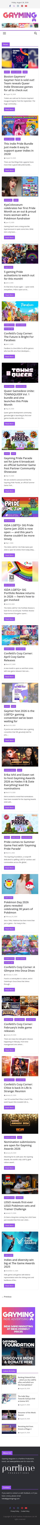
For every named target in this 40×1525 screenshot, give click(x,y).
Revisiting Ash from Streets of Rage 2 (25, 1427)
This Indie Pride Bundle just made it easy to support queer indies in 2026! (19, 149)
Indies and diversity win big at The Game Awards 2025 (19, 1263)
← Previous (6, 1297)
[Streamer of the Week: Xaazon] (9, 1416)
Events (7, 72)
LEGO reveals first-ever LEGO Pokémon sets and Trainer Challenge (19, 1205)
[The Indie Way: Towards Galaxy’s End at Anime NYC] (9, 1401)
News (25, 72)
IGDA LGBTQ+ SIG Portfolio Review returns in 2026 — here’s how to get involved (19, 595)
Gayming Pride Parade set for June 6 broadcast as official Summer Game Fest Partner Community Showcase (20, 465)
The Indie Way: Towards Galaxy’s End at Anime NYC (26, 1398)
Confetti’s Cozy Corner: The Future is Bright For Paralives (19, 337)
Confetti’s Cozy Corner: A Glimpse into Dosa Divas (19, 968)
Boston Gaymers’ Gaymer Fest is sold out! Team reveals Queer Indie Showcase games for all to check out (19, 83)
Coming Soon (9, 325)
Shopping (20, 1197)
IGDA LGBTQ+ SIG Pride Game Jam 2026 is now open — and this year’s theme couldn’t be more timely (19, 532)
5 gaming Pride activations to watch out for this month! (19, 275)
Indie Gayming (16, 72)
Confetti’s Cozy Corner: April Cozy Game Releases (18, 656)
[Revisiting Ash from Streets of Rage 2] (9, 1430)
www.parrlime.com (16, 1461)
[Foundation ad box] (18, 1339)
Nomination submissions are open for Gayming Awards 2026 (20, 1145)
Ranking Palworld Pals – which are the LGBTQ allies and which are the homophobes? (27, 1381)
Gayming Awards (10, 770)
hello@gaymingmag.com (11, 1499)
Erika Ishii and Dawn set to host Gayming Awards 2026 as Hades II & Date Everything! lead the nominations (19, 781)
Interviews (8, 200)
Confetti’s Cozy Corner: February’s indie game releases (18, 1027)
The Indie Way (9, 329)
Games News (8, 267)
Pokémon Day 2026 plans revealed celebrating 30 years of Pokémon (18, 907)
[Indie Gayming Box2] (17, 1308)
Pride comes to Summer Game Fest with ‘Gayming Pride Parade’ (20, 845)
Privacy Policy (15, 1511)
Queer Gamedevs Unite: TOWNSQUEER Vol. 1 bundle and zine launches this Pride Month (19, 397)
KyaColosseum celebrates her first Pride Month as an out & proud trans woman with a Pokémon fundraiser (20, 211)
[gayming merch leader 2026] (20, 24)
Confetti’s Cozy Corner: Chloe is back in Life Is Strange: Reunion (18, 1087)
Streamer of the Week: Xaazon (27, 1413)
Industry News (21, 386)
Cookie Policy (25, 1511)
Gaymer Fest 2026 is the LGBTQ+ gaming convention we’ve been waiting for (19, 716)
